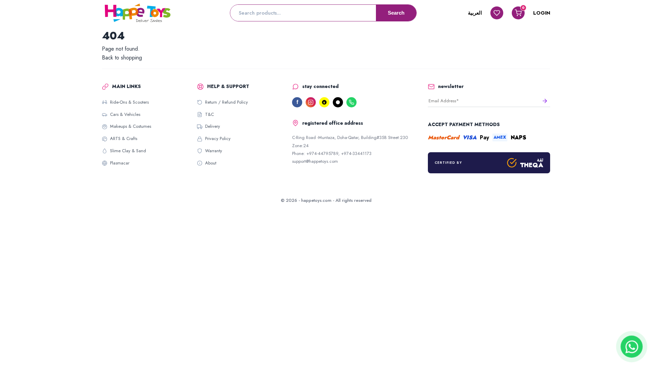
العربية (475, 13)
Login (541, 13)
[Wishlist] (496, 12)
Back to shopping (122, 58)
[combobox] (303, 13)
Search (396, 13)
